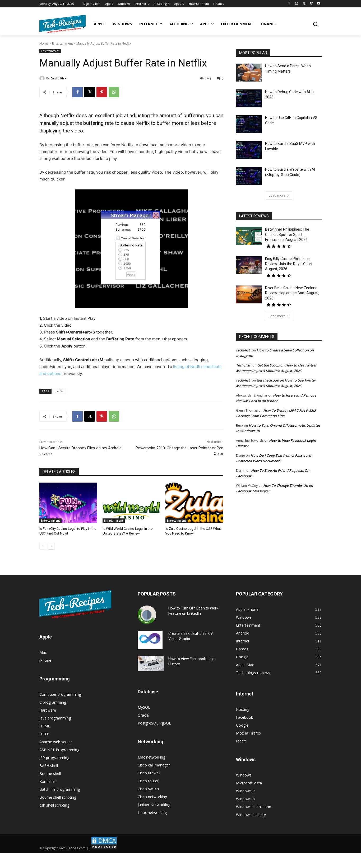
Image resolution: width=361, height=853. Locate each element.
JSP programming (54, 757)
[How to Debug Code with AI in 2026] (249, 98)
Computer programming (60, 694)
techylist (243, 350)
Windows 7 (245, 790)
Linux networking (152, 812)
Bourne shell (50, 773)
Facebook (244, 717)
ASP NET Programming (59, 749)
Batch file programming (59, 789)
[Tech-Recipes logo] (62, 24)
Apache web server (55, 741)
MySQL (144, 707)
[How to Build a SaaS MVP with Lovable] (249, 150)
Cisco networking (152, 796)
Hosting (242, 709)
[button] (315, 24)
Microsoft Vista (249, 782)
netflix (59, 391)
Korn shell (47, 781)
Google (242, 725)
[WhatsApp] (114, 92)
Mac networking (151, 757)
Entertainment (62, 43)
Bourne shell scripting (57, 797)
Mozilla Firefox (248, 733)
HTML (44, 725)
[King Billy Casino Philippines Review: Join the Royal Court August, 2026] (249, 265)
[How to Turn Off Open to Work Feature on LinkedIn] (147, 615)
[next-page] (51, 546)
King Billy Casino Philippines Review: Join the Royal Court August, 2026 (288, 263)
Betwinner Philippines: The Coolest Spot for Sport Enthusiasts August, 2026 (287, 234)
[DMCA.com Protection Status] (104, 848)
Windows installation (253, 806)
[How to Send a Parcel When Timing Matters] (249, 73)
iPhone (45, 660)
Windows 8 (245, 798)
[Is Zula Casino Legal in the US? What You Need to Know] (194, 503)
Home (44, 43)
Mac (43, 652)
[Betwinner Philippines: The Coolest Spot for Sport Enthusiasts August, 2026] (249, 236)
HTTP (44, 733)
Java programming (55, 718)
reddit (241, 741)
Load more (277, 195)
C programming (52, 702)
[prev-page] (42, 546)
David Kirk (58, 78)
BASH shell (48, 765)
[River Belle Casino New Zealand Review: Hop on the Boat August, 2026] (249, 294)
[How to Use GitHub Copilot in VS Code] (249, 124)
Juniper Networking (154, 804)
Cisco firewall (149, 772)
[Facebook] (289, 4)
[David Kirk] (42, 78)
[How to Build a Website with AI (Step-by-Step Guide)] (249, 176)
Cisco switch (148, 788)
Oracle (143, 715)
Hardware (47, 710)
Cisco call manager (154, 765)
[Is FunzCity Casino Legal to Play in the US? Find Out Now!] (68, 503)
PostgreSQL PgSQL (154, 723)
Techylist (243, 365)
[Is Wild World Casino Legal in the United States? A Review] (131, 503)
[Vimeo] (311, 4)
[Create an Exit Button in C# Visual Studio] (150, 640)
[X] (304, 4)
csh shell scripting (54, 805)
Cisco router (148, 780)
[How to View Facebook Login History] (151, 663)
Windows (244, 775)
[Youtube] (319, 4)
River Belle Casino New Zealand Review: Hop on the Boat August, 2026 (292, 293)
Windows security (251, 814)
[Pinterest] (101, 92)
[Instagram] (297, 4)
